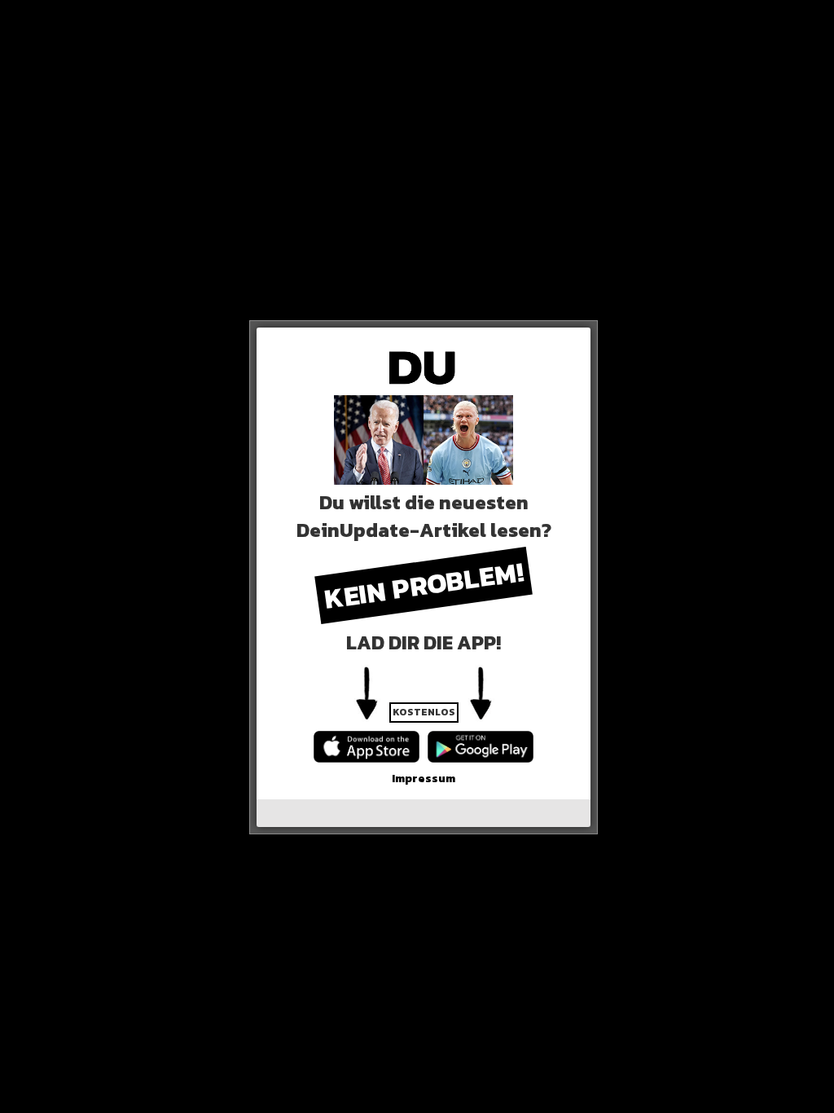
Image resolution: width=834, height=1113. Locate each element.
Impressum (423, 778)
